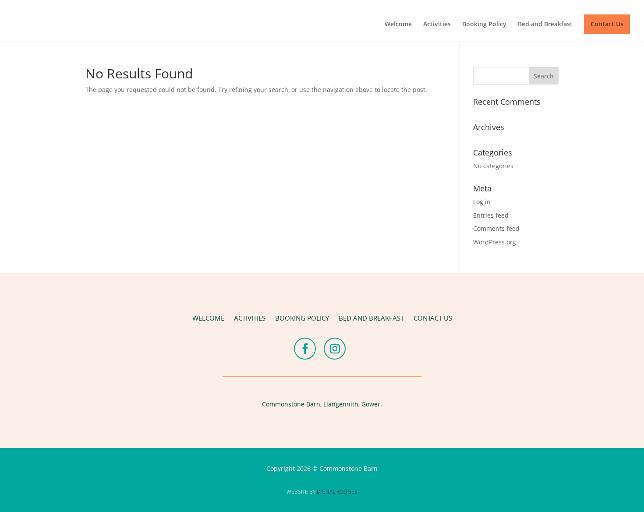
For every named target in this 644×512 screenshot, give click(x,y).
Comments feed (496, 228)
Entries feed (491, 215)
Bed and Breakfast (545, 24)
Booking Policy (484, 24)
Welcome (398, 24)
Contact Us (607, 24)
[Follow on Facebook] (305, 349)
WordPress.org (494, 242)
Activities (437, 24)
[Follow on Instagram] (335, 349)
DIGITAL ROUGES (337, 491)
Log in (482, 202)
